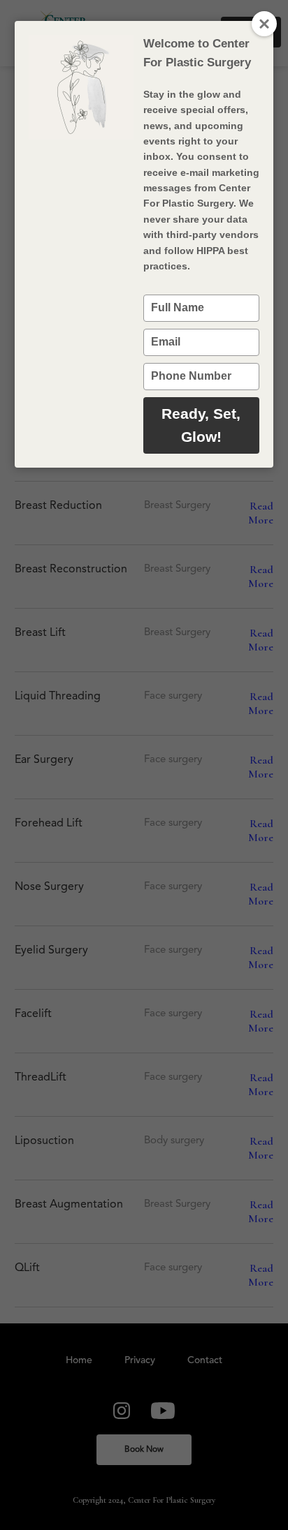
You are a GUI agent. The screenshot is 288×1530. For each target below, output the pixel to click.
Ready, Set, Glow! (200, 425)
